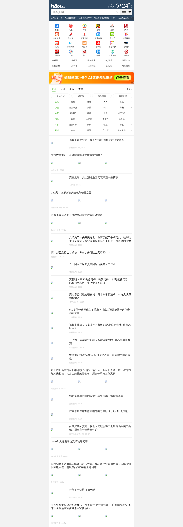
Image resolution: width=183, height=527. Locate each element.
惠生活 (74, 60)
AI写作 (74, 66)
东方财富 (56, 38)
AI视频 (55, 60)
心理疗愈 (91, 66)
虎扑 (84, 55)
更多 (129, 89)
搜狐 (98, 30)
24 (125, 6)
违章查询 (126, 60)
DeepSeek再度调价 (69, 18)
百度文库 (112, 55)
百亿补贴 (60, 96)
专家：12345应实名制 (120, 18)
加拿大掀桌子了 (85, 18)
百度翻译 (98, 38)
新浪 (112, 30)
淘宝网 (84, 47)
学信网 (70, 38)
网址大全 (126, 66)
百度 (57, 30)
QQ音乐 (108, 60)
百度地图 (84, 38)
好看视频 (126, 38)
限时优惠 (91, 60)
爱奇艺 (112, 38)
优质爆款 (123, 96)
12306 (126, 55)
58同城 (81, 96)
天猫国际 (56, 55)
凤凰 (70, 30)
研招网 (126, 47)
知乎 (98, 55)
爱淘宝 (98, 47)
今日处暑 (54, 18)
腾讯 (84, 30)
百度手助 (112, 47)
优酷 (70, 55)
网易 (126, 30)
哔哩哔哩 (70, 47)
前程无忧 (56, 66)
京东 (57, 47)
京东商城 (102, 96)
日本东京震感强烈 (101, 18)
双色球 (109, 66)
